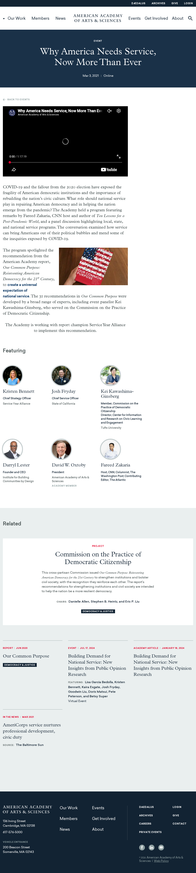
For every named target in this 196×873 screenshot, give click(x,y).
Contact (179, 824)
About (177, 19)
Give (175, 3)
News (61, 19)
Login (188, 3)
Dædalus (138, 3)
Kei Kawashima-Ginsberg (117, 394)
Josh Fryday (64, 391)
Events (134, 19)
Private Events (150, 832)
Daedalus (146, 807)
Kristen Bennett (18, 391)
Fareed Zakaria (115, 465)
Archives (158, 3)
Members (40, 19)
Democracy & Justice (98, 612)
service (22, 296)
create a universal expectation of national (20, 290)
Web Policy (161, 861)
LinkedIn (151, 847)
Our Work (17, 19)
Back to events (18, 100)
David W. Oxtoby (69, 465)
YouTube (161, 847)
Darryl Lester (16, 465)
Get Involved (156, 19)
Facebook (142, 847)
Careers (145, 824)
